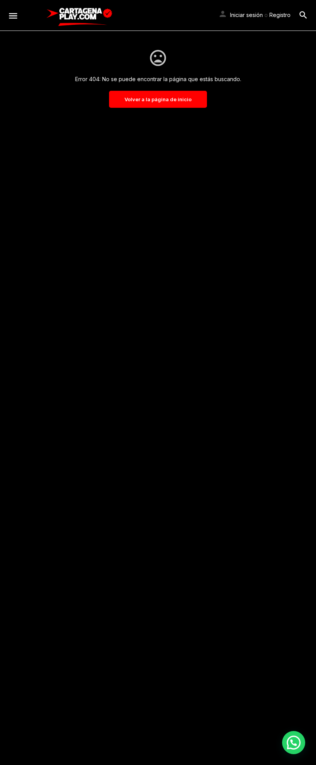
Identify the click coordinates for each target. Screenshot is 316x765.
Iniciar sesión (246, 15)
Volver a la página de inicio (158, 99)
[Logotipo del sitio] (79, 15)
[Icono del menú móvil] (13, 15)
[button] (293, 742)
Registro (280, 15)
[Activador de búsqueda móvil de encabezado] (303, 15)
